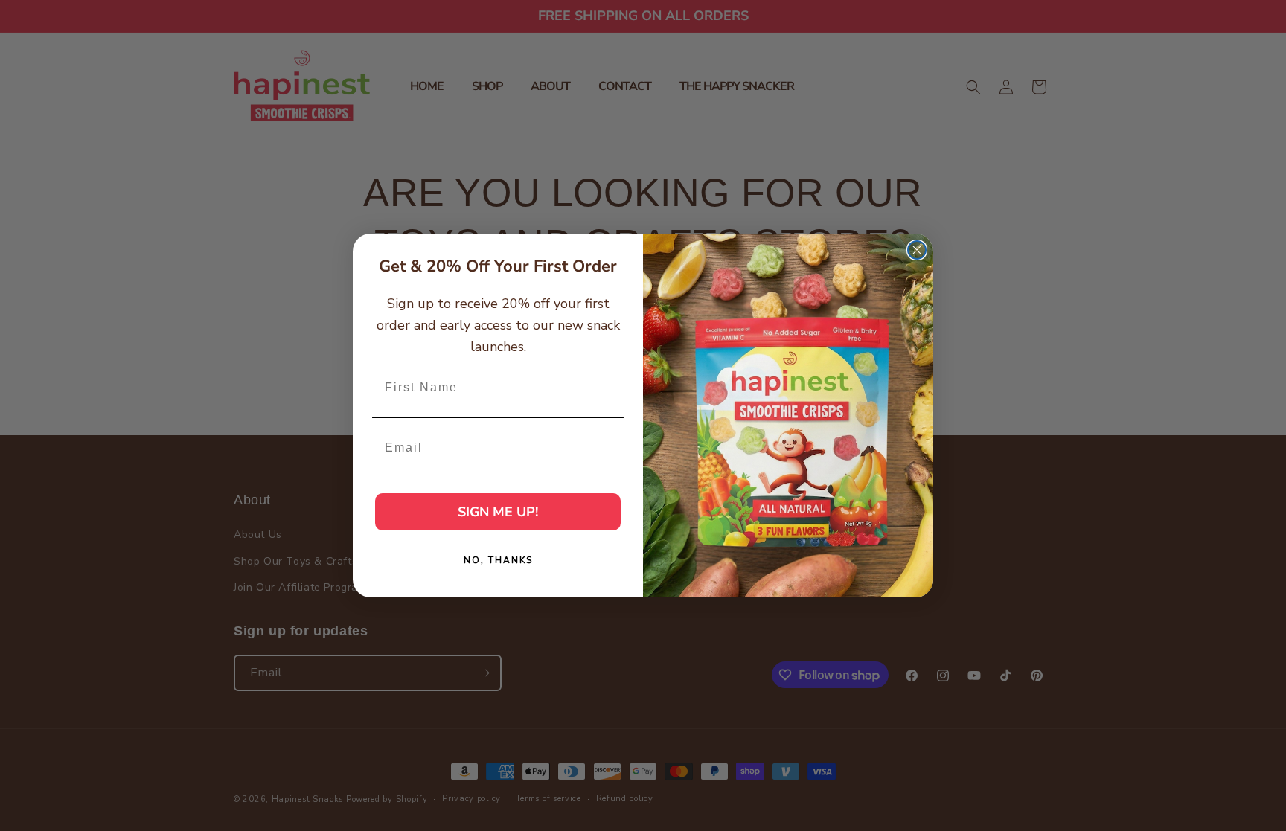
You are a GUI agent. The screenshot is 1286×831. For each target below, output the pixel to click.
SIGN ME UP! (498, 512)
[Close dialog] (917, 250)
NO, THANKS (498, 560)
